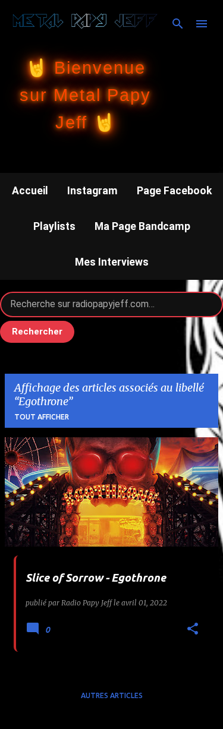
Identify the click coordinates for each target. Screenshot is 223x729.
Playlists (54, 226)
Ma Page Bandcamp (142, 226)
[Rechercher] (178, 24)
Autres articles (112, 695)
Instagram (92, 191)
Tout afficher (41, 417)
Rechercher (37, 331)
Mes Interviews (112, 262)
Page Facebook (174, 191)
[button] (193, 629)
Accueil (30, 191)
